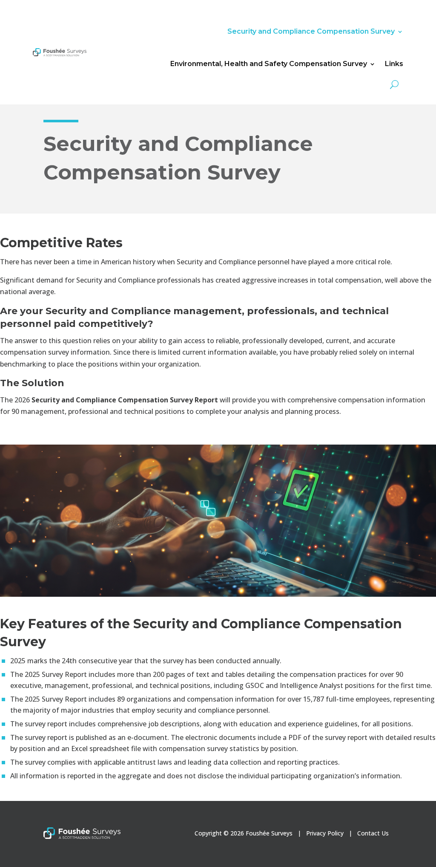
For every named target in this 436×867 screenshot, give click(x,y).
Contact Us (373, 833)
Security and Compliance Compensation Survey (311, 31)
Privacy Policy (325, 833)
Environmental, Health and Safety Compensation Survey (268, 64)
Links (394, 64)
